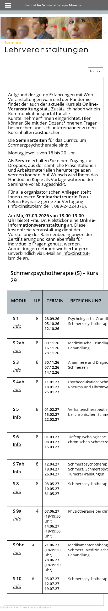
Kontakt (95, 71)
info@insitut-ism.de (29, 206)
